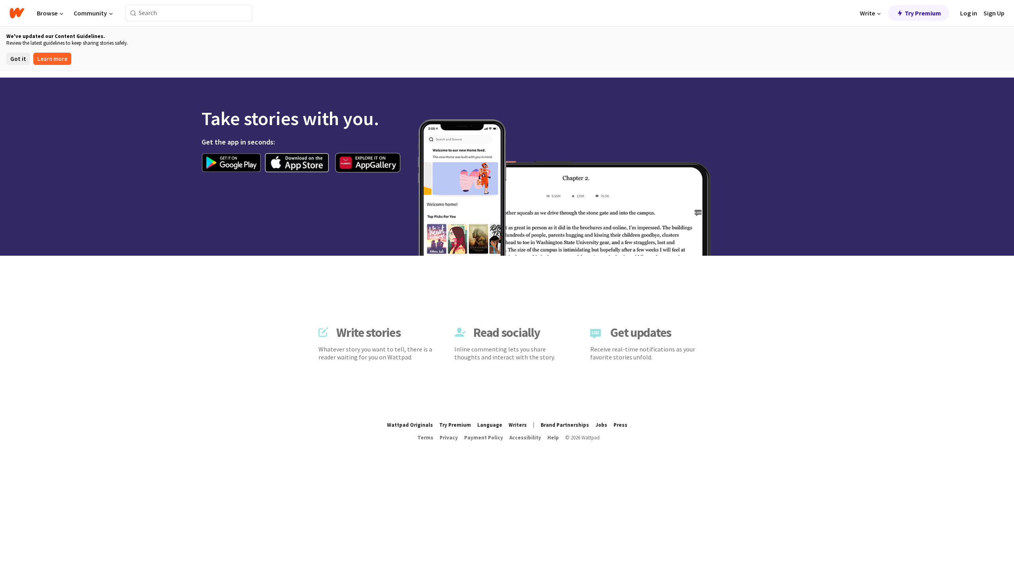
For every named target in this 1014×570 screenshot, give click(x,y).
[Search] (133, 13)
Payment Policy (483, 437)
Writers (518, 425)
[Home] (17, 13)
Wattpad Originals (410, 425)
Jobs (601, 425)
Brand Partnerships (565, 425)
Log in (968, 13)
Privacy (449, 437)
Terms (425, 437)
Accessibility (525, 437)
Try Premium (923, 13)
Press (620, 425)
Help (553, 437)
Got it (18, 59)
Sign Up (994, 13)
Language (489, 425)
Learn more (52, 59)
